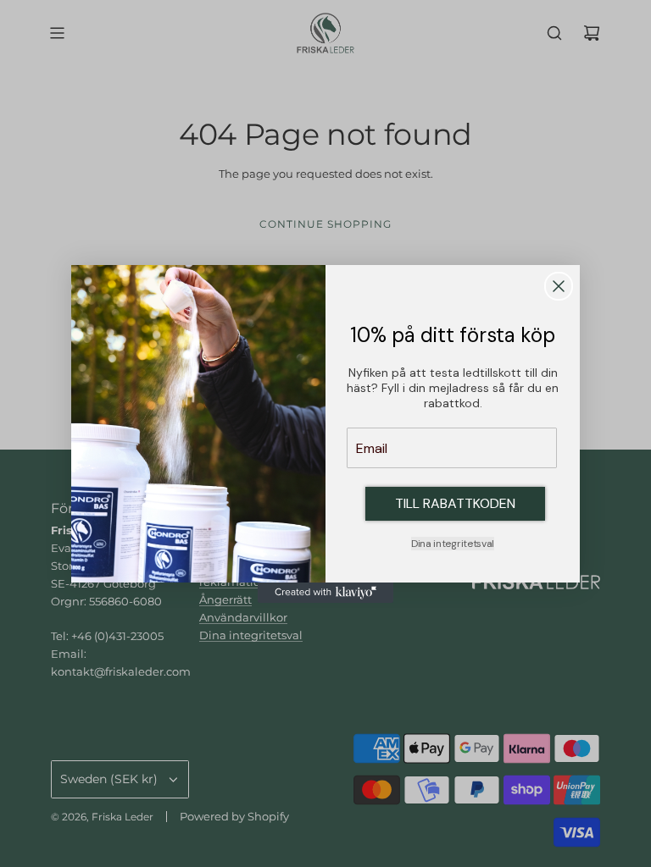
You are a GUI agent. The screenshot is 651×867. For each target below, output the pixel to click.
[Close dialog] (558, 286)
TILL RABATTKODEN (455, 503)
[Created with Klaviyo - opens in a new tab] (325, 593)
